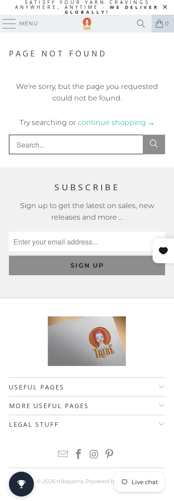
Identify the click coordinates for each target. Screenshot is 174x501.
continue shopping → (116, 122)
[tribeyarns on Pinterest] (109, 455)
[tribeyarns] (87, 23)
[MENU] (5, 23)
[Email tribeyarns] (63, 455)
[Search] (141, 23)
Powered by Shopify (111, 481)
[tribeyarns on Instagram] (94, 455)
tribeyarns (70, 481)
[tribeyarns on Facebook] (79, 455)
